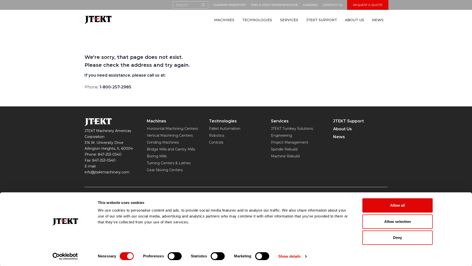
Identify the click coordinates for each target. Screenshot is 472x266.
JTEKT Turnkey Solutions (292, 128)
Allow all (397, 205)
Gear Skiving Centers (165, 170)
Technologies (257, 20)
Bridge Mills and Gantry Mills (171, 149)
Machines (224, 20)
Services (289, 20)
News (378, 20)
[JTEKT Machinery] (98, 19)
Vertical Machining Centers (170, 135)
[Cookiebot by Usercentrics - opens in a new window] (65, 256)
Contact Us (332, 5)
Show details (289, 256)
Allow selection (397, 221)
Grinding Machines (163, 142)
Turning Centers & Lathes (169, 163)
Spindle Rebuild (284, 149)
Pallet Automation (224, 128)
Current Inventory (229, 5)
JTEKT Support (321, 20)
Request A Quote (368, 5)
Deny (397, 237)
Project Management (289, 142)
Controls (216, 142)
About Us (354, 20)
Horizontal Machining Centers (172, 128)
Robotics (216, 135)
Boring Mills (157, 156)
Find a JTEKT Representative (274, 5)
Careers (310, 5)
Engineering (281, 135)
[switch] (175, 256)
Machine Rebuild (285, 156)
